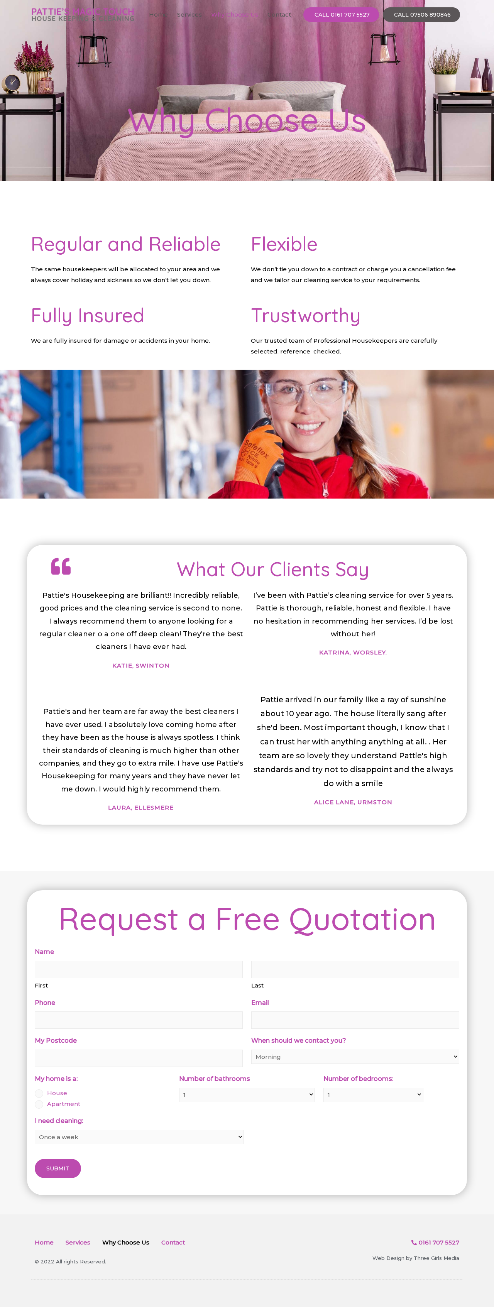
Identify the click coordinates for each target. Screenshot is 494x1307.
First (41, 985)
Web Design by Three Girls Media (415, 1258)
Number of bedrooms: (358, 1078)
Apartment (63, 1103)
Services (189, 14)
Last (257, 985)
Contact (279, 14)
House (57, 1093)
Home (158, 14)
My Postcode (56, 1040)
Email (260, 1002)
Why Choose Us (234, 14)
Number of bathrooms (214, 1078)
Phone (45, 1002)
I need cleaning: (59, 1120)
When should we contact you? (298, 1040)
